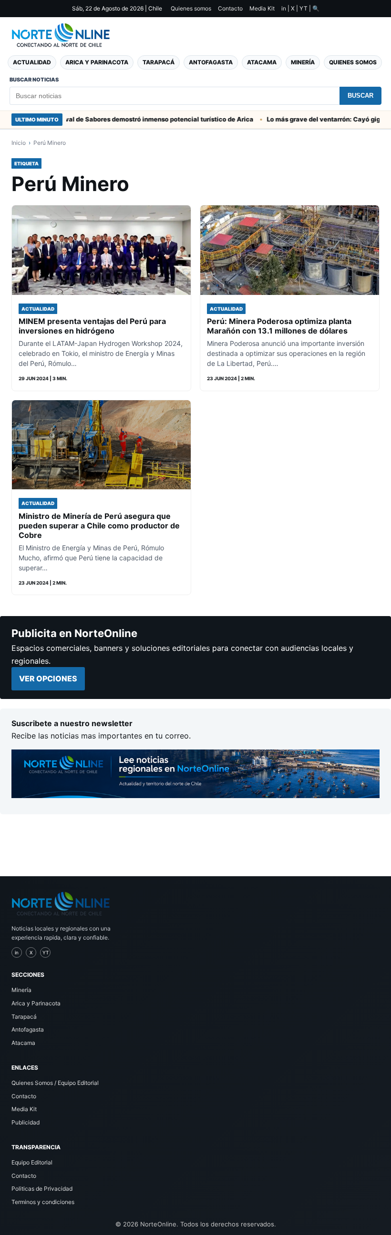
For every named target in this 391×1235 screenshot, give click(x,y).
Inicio (18, 142)
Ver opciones (48, 678)
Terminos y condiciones (42, 1201)
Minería (303, 62)
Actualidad (32, 62)
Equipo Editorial (31, 1162)
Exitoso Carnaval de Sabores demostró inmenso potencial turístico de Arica (120, 119)
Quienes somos (191, 8)
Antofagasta (211, 62)
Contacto (230, 8)
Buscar (360, 95)
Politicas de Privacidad (41, 1188)
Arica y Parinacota (96, 62)
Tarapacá (159, 62)
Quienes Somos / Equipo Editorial (55, 1082)
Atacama (262, 62)
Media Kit (262, 8)
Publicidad (25, 1122)
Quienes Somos (353, 62)
